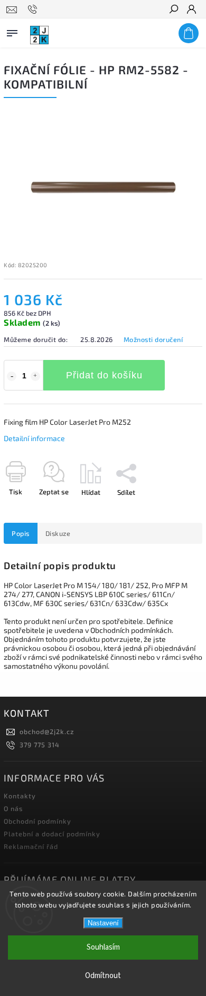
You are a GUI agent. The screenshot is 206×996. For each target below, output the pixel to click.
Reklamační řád (31, 846)
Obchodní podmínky (37, 821)
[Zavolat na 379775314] (34, 9)
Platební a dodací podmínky (52, 833)
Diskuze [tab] (58, 533)
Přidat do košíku (104, 375)
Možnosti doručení (153, 339)
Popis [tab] (21, 533)
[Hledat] (173, 10)
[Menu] (12, 31)
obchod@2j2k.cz (47, 731)
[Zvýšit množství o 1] (35, 376)
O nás (13, 808)
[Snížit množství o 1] (11, 376)
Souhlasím (103, 947)
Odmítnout (103, 975)
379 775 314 (40, 744)
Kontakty (20, 796)
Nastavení (103, 923)
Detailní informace (34, 438)
